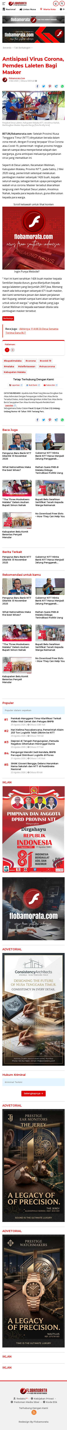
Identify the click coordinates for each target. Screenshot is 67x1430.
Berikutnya (8, 318)
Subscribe (50, 385)
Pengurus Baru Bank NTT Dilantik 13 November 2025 (16, 456)
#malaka (9, 366)
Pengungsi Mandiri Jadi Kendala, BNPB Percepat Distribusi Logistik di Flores (33, 753)
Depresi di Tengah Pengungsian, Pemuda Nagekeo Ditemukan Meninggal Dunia (35, 742)
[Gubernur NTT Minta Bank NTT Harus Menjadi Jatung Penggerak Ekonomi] (50, 441)
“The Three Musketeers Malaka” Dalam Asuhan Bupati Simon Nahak (15, 502)
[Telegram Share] (56, 86)
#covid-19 (45, 360)
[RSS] (33, 1412)
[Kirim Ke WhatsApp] (62, 86)
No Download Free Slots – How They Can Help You (50, 515)
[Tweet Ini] (43, 86)
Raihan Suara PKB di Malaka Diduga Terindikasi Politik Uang (49, 470)
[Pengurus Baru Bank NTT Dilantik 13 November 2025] (17, 441)
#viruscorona (47, 366)
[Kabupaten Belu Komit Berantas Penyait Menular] (17, 520)
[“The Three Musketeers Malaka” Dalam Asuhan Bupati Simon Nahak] (17, 488)
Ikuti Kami (33, 385)
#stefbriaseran (26, 366)
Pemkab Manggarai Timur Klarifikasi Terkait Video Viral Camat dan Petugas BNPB (36, 720)
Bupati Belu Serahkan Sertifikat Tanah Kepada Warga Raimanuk (49, 502)
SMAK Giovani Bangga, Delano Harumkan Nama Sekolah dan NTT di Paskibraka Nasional (34, 766)
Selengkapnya (32, 1093)
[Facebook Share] (37, 86)
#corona (31, 360)
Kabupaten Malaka (15, 372)
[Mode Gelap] (56, 3)
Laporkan (16, 385)
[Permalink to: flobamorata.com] (4, 79)
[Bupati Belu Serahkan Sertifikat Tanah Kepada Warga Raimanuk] (50, 488)
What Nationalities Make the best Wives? (16, 468)
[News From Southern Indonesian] (17, 3)
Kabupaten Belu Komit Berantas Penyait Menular (15, 534)
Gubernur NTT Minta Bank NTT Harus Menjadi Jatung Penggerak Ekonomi (49, 456)
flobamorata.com (17, 78)
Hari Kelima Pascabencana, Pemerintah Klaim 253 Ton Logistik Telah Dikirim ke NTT (37, 731)
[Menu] (4, 3)
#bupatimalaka (13, 360)
